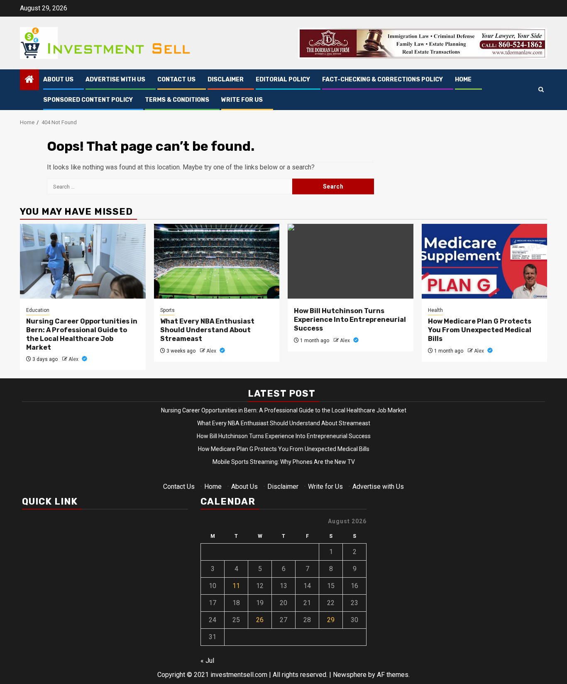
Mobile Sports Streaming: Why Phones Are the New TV (284, 461)
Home (463, 79)
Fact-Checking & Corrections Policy (382, 79)
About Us (58, 79)
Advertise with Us (115, 79)
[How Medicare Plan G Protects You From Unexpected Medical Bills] (484, 261)
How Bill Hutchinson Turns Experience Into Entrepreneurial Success (350, 319)
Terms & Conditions (177, 99)
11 (236, 586)
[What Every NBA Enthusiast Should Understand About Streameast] (217, 261)
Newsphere (350, 675)
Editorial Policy (283, 79)
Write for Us (242, 99)
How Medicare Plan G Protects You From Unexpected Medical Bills (479, 330)
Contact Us (176, 79)
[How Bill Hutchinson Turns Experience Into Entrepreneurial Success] (350, 261)
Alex (74, 359)
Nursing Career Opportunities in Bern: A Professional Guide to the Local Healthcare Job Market (81, 334)
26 (260, 620)
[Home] (29, 80)
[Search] (541, 90)
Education (37, 310)
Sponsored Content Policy (88, 99)
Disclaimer (226, 79)
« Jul (207, 660)
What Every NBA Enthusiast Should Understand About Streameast (207, 330)
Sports (167, 310)
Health (435, 310)
